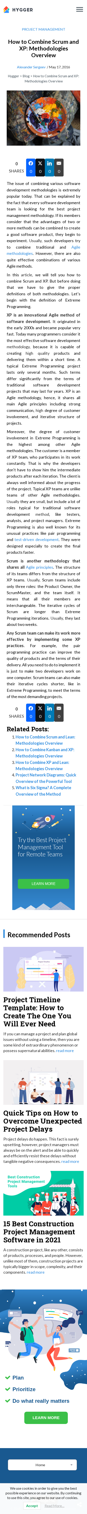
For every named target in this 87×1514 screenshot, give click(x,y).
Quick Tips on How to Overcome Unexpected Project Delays (42, 1121)
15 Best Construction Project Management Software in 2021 (39, 1231)
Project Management (43, 29)
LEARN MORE (46, 1417)
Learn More (44, 884)
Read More (65, 1050)
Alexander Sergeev (31, 67)
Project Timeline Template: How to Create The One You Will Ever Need (37, 1011)
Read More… (54, 1506)
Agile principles (39, 567)
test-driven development (36, 539)
